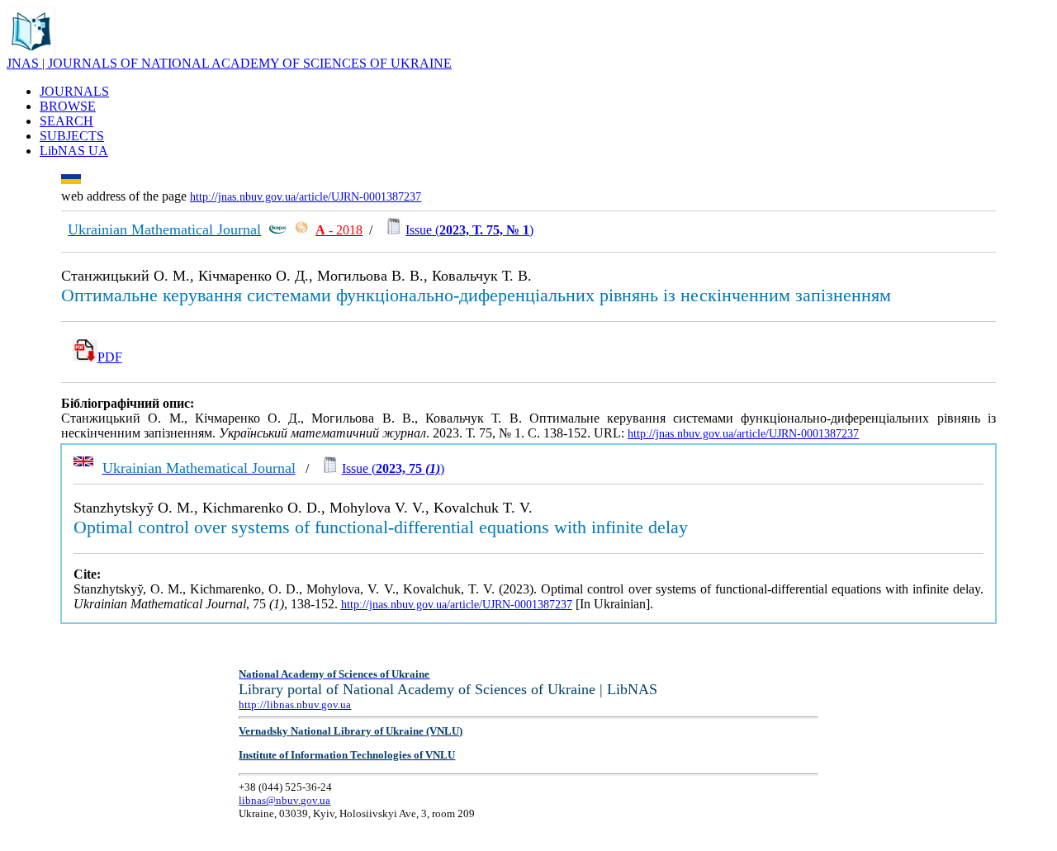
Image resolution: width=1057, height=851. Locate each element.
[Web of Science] (301, 230)
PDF (109, 357)
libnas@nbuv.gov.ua (284, 800)
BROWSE (68, 106)
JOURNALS (74, 91)
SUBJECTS (72, 136)
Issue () (469, 230)
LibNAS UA (74, 151)
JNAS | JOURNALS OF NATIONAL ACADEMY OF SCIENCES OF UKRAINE (229, 63)
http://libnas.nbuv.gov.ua (295, 704)
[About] (31, 52)
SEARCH (66, 121)
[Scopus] (277, 230)
